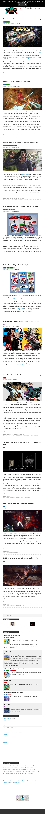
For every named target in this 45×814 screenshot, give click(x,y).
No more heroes (31, 435)
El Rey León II (18, 53)
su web (35, 249)
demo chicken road (6, 765)
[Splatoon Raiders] (7, 687)
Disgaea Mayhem (6, 718)
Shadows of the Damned (34, 173)
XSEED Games (15, 298)
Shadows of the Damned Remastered (23, 199)
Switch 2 (12, 637)
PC (9, 84)
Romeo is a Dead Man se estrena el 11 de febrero (16, 81)
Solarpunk (5, 734)
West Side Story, (38, 52)
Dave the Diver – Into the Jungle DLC (12, 635)
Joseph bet (5, 773)
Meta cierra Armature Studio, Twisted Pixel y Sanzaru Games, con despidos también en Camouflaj (25, 780)
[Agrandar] (40, 27)
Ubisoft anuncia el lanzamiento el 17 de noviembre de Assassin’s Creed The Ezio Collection (24, 771)
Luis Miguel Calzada (6, 782)
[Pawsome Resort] (7, 657)
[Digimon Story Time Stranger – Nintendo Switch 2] (7, 675)
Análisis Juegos (9, 434)
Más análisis (5, 742)
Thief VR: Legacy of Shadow (15, 782)
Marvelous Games (29, 298)
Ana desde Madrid (6, 780)
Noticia (13, 198)
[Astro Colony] (7, 710)
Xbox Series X (7, 84)
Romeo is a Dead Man (9, 19)
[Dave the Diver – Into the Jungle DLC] (7, 641)
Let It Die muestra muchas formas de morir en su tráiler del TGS (20, 558)
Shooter (33, 199)
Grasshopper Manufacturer (19, 173)
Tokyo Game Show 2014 (21, 605)
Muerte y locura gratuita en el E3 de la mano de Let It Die (18, 503)
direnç (4, 775)
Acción (8, 199)
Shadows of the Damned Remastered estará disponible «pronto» (20, 143)
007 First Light (6, 720)
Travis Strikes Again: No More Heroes (13, 375)
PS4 (15, 198)
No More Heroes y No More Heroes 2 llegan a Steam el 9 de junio (21, 321)
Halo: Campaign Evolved (7, 723)
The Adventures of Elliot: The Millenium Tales (11, 732)
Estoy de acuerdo (22, 4)
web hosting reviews (6, 769)
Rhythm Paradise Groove (8, 727)
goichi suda (16, 435)
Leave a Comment (17, 23)
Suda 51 (24, 497)
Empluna (5, 725)
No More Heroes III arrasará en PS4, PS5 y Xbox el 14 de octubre (20, 206)
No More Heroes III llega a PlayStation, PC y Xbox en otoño (19, 265)
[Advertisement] (12, 752)
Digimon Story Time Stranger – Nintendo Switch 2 (15, 669)
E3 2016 (8, 552)
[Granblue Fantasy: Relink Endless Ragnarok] (7, 699)
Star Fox (5, 736)
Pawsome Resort (7, 651)
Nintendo (13, 434)
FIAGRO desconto (6, 771)
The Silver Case (27, 497)
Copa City (5, 738)
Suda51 (35, 199)
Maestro (9, 778)
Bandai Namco (9, 497)
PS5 (16, 198)
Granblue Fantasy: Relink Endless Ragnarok (13, 692)
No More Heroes (31, 352)
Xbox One (19, 198)
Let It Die (18, 552)
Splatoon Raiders (7, 680)
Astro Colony (7, 704)
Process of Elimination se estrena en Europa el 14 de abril (15, 775)
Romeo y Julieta (6, 49)
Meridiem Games (20, 308)
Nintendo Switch (9, 198)
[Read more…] (5, 72)
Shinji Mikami (27, 174)
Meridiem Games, (13, 249)
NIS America (21, 497)
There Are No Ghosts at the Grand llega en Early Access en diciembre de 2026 (23, 769)
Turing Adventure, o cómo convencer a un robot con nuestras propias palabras (22, 765)
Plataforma (21, 434)
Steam (28, 122)
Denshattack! (6, 729)
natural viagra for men (6, 767)
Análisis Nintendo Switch (10, 435)
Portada (24, 434)
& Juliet (14, 55)
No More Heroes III (26, 235)
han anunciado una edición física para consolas (32, 301)
